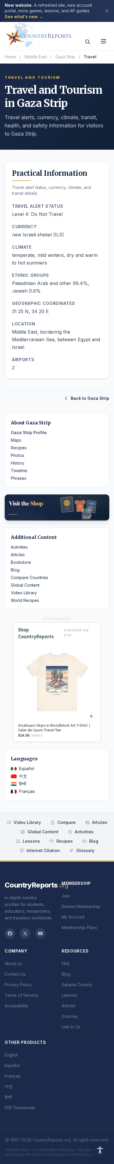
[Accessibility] (100, 1150)
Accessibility (16, 1005)
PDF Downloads (20, 1107)
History (17, 462)
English (11, 1054)
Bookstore (21, 562)
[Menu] (103, 41)
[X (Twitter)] (25, 933)
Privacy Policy (18, 984)
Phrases (18, 478)
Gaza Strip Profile (29, 432)
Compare (66, 822)
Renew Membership (81, 906)
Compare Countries (29, 577)
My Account (73, 916)
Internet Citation (43, 850)
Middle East (36, 56)
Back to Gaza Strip (90, 398)
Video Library (24, 592)
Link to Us (71, 1026)
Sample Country (77, 984)
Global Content (25, 585)
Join (66, 895)
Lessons (31, 841)
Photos (17, 455)
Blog (15, 569)
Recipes (19, 447)
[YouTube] (40, 933)
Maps (16, 440)
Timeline (19, 470)
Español (26, 768)
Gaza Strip (65, 56)
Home (10, 56)
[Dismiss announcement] (106, 10)
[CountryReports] (38, 34)
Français (27, 791)
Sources (70, 1016)
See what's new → (24, 16)
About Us (13, 963)
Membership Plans (79, 927)
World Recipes (25, 600)
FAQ (66, 963)
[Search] (87, 42)
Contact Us (15, 974)
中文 (23, 776)
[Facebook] (10, 933)
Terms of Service (21, 995)
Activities (19, 547)
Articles (18, 554)
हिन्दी (22, 783)
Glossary (85, 850)
